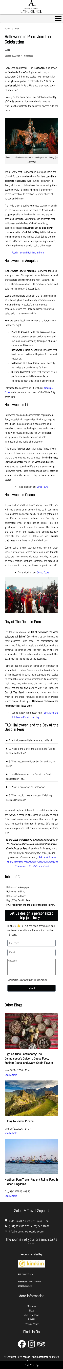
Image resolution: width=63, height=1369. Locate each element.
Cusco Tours (43, 572)
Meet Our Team (31, 1315)
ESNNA (31, 1319)
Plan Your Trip (31, 1365)
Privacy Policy (31, 1324)
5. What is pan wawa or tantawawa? (27, 787)
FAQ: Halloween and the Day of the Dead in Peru (30, 905)
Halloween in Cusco (16, 896)
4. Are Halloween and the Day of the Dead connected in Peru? (28, 776)
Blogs (31, 1310)
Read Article (11, 1075)
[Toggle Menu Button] (31, 18)
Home (7, 28)
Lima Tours (42, 486)
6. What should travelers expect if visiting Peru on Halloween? (29, 798)
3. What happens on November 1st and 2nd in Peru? (30, 764)
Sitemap (31, 1306)
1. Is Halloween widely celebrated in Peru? (30, 740)
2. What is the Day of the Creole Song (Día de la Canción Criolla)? (30, 751)
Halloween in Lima (15, 891)
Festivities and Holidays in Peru (27, 252)
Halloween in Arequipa (17, 887)
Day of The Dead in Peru (18, 900)
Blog (17, 28)
